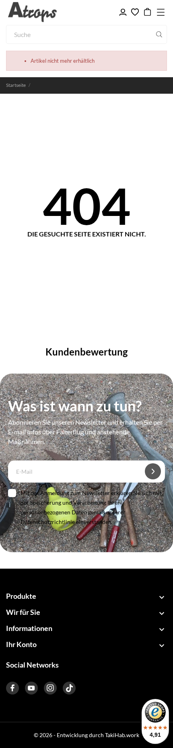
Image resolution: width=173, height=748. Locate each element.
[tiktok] (69, 688)
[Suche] (159, 34)
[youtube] (31, 688)
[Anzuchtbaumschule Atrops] (44, 12)
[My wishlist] (135, 12)
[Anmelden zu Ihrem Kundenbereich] (123, 12)
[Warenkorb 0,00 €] (147, 12)
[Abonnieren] (153, 471)
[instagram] (50, 688)
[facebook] (12, 688)
